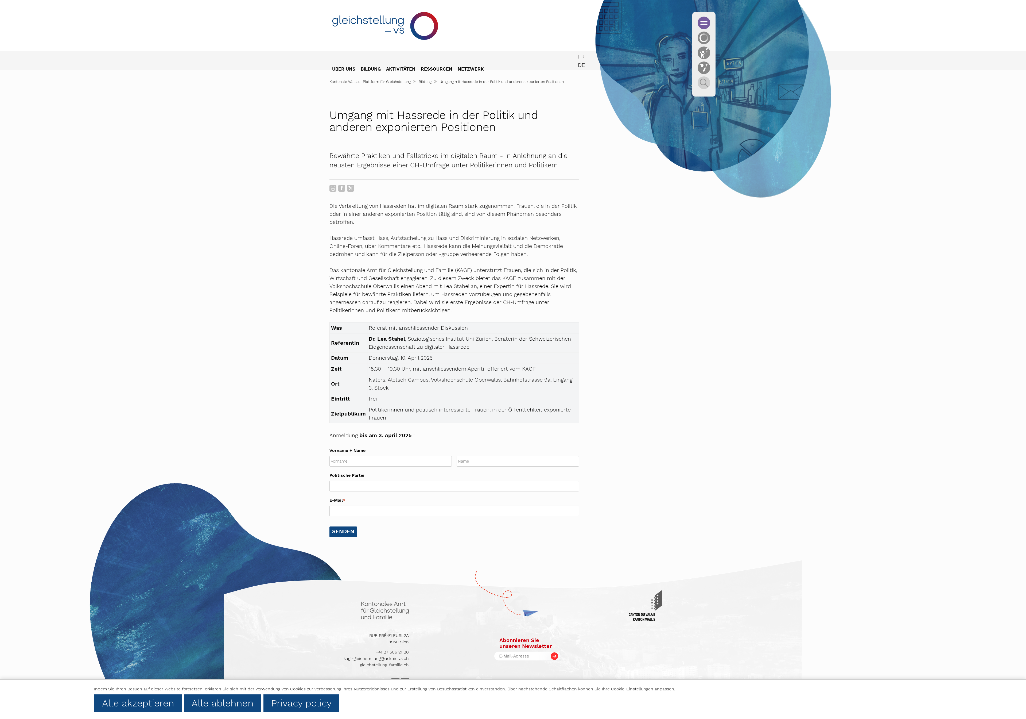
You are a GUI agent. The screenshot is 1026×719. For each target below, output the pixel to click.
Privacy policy (301, 703)
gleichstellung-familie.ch (384, 664)
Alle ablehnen (223, 703)
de (581, 65)
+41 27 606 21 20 (392, 652)
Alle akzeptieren (138, 703)
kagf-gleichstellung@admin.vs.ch (376, 658)
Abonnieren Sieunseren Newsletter (525, 643)
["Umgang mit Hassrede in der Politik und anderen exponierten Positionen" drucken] (332, 188)
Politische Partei (346, 475)
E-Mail (337, 500)
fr (581, 56)
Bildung (425, 81)
